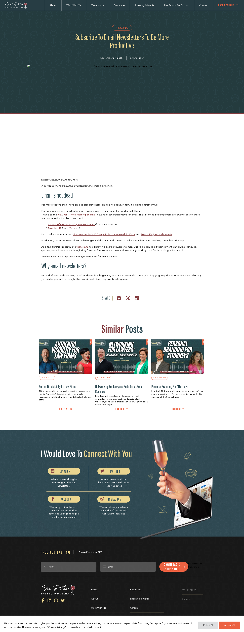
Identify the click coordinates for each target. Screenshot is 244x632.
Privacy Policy (189, 589)
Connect (203, 5)
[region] (122, 624)
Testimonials (97, 5)
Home (94, 589)
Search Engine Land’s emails (156, 234)
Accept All (229, 625)
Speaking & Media (144, 5)
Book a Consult (226, 5)
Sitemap (186, 599)
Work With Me (73, 5)
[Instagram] (56, 600)
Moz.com (74, 228)
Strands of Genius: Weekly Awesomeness (71, 224)
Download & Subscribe (172, 567)
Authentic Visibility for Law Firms (57, 386)
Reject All (208, 625)
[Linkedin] (49, 600)
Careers (134, 607)
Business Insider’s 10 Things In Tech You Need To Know (104, 234)
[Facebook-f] (43, 600)
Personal (122, 28)
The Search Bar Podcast (176, 5)
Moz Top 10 (54, 228)
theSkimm (82, 246)
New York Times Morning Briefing (76, 214)
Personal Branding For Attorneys (169, 386)
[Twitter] (63, 600)
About (53, 5)
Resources (119, 5)
